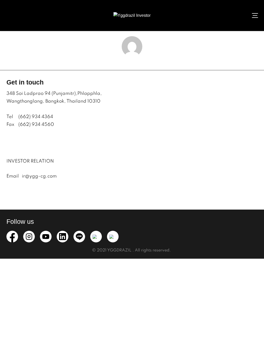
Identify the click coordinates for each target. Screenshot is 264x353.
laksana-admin (132, 61)
